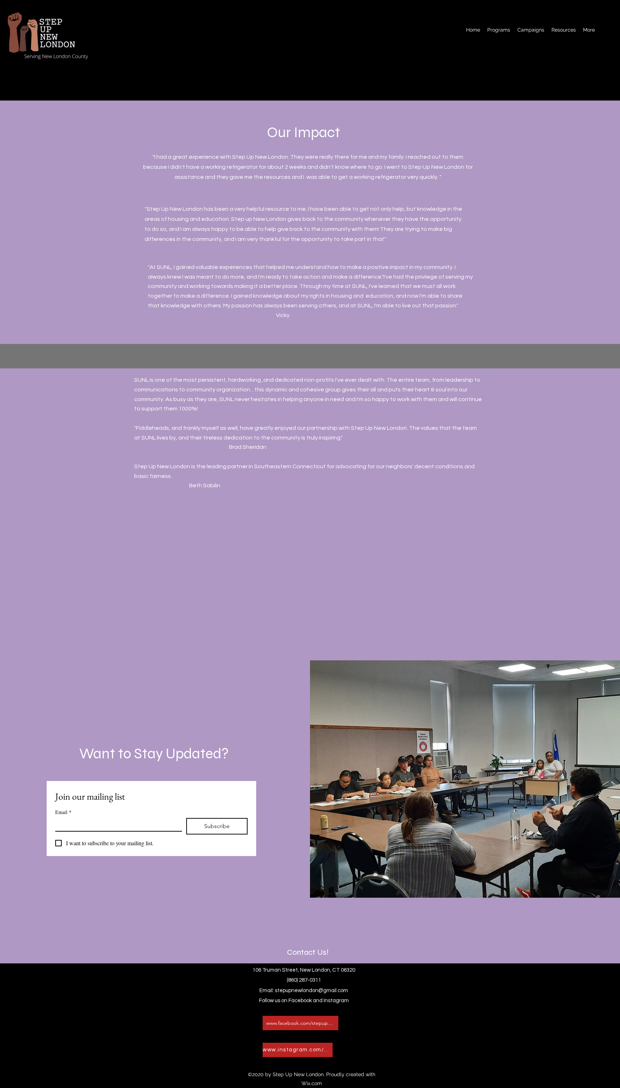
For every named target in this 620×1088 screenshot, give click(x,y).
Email (63, 812)
